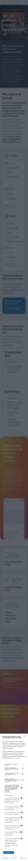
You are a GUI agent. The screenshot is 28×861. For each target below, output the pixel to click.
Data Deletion (5, 858)
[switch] (22, 768)
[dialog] (14, 797)
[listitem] (14, 765)
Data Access (14, 858)
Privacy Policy (22, 858)
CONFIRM (8, 852)
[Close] (24, 736)
